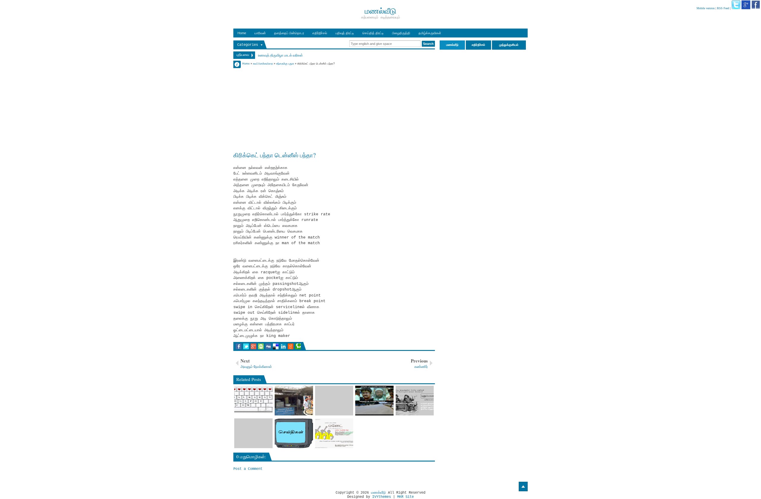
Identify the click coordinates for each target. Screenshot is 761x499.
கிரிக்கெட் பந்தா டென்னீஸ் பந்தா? (274, 155)
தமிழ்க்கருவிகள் (430, 33)
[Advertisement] (334, 107)
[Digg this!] (268, 346)
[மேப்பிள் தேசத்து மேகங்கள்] (253, 433)
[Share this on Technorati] (298, 346)
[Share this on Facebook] (238, 346)
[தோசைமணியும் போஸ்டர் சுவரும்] (334, 433)
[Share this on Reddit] (290, 346)
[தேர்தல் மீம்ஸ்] (374, 400)
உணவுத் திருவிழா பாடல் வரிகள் (280, 55)
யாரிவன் (260, 33)
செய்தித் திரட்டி (373, 33)
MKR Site (405, 497)
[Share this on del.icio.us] (276, 346)
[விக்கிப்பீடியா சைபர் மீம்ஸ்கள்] (415, 400)
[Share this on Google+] (253, 346)
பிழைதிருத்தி (401, 33)
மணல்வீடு (378, 493)
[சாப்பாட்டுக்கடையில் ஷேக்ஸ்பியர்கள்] (294, 400)
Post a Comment (247, 469)
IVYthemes (381, 497)
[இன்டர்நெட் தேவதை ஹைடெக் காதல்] (253, 400)
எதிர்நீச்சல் (319, 33)
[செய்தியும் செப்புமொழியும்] (294, 433)
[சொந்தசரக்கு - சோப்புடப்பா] (334, 400)
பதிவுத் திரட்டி (344, 33)
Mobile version (705, 8)
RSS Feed (723, 8)
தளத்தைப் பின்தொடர (289, 33)
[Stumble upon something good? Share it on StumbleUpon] (261, 346)
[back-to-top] (523, 486)
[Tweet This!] (246, 346)
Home (242, 33)
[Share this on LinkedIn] (283, 346)
